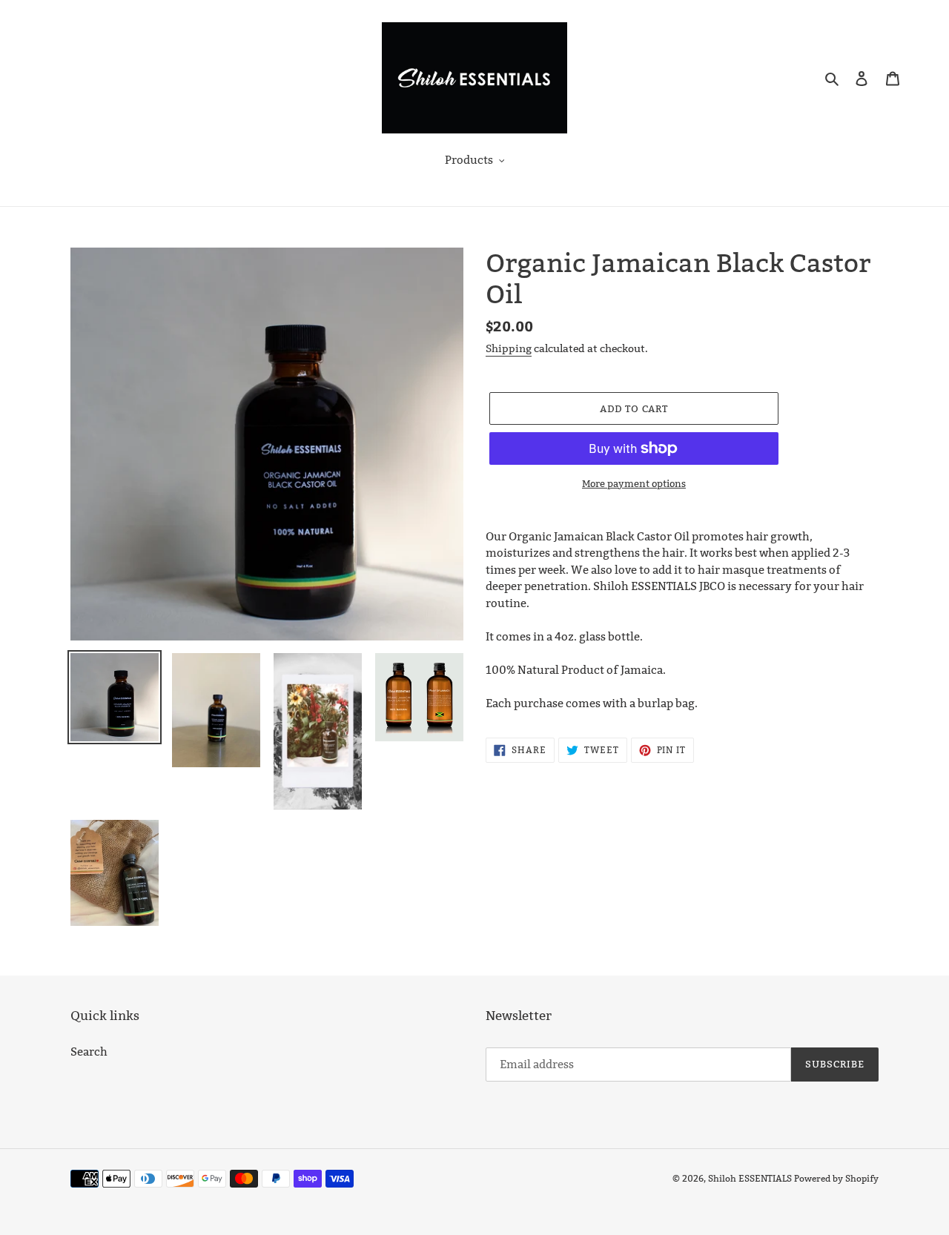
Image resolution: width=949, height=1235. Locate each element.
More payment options (634, 483)
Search (89, 1051)
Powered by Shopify (836, 1178)
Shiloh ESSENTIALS (750, 1178)
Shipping (509, 348)
